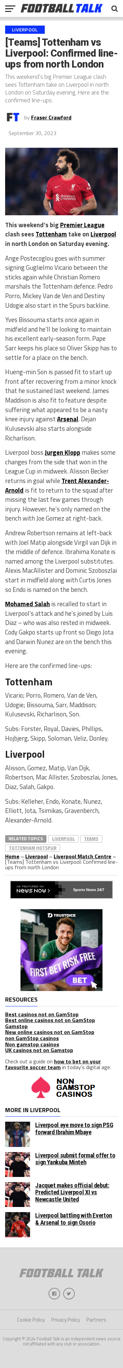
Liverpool (103, 234)
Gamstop (16, 1026)
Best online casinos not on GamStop (50, 1020)
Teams (91, 838)
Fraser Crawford (51, 117)
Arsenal (67, 419)
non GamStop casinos (32, 1038)
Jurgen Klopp (62, 452)
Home (12, 856)
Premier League (82, 225)
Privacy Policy (65, 1320)
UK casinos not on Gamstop (39, 1050)
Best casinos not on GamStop (42, 1014)
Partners (96, 1320)
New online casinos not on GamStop (49, 1032)
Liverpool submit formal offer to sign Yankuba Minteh (75, 1159)
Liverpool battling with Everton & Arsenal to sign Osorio (73, 1219)
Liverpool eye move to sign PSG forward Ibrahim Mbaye (74, 1128)
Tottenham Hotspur (32, 847)
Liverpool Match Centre (82, 856)
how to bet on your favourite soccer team (53, 1064)
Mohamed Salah (27, 604)
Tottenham (51, 234)
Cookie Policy (31, 1320)
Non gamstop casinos (32, 1044)
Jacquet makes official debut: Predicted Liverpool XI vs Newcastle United (72, 1192)
